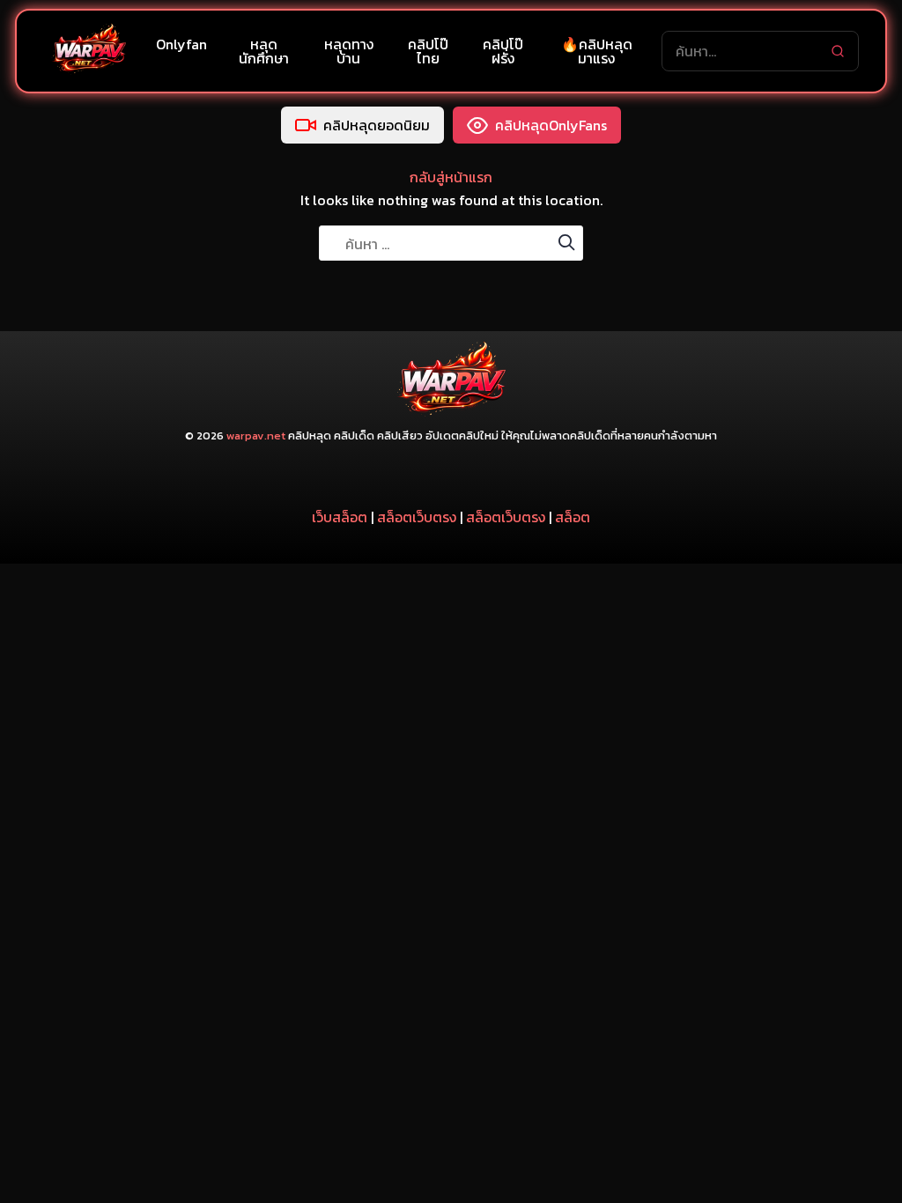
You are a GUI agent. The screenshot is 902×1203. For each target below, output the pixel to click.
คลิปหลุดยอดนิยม (376, 125)
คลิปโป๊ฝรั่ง (503, 51)
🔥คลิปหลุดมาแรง (596, 51)
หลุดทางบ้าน (348, 51)
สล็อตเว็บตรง (416, 517)
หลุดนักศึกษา (264, 51)
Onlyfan (181, 44)
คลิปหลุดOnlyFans (551, 125)
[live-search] (837, 51)
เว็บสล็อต (339, 517)
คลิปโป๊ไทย (428, 51)
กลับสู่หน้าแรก (451, 177)
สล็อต (572, 517)
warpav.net (255, 435)
